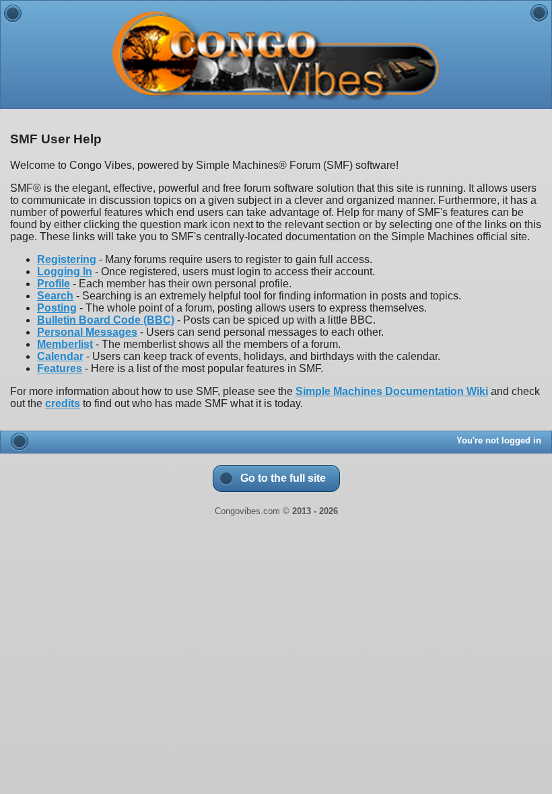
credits (62, 403)
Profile (53, 283)
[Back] (13, 13)
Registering (66, 259)
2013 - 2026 (315, 511)
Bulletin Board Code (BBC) (105, 320)
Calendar (60, 356)
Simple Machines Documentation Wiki (392, 391)
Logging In (64, 271)
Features (59, 368)
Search (55, 295)
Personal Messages (87, 332)
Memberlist (65, 344)
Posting (57, 308)
